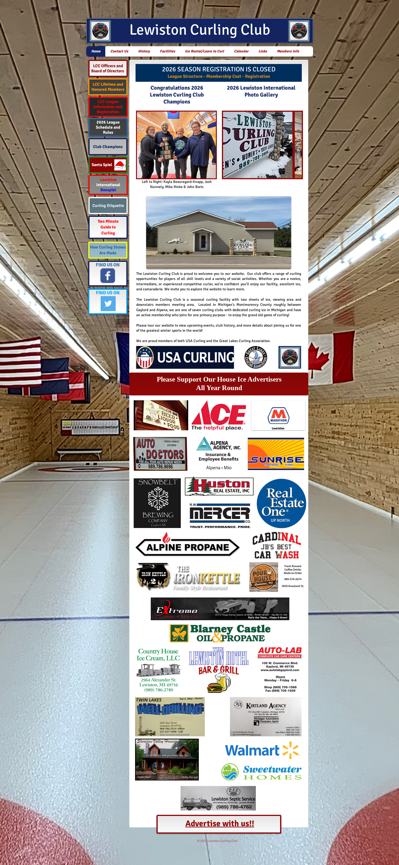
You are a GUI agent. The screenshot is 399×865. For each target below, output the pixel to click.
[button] (262, 145)
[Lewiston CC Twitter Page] (108, 303)
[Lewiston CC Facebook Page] (107, 275)
